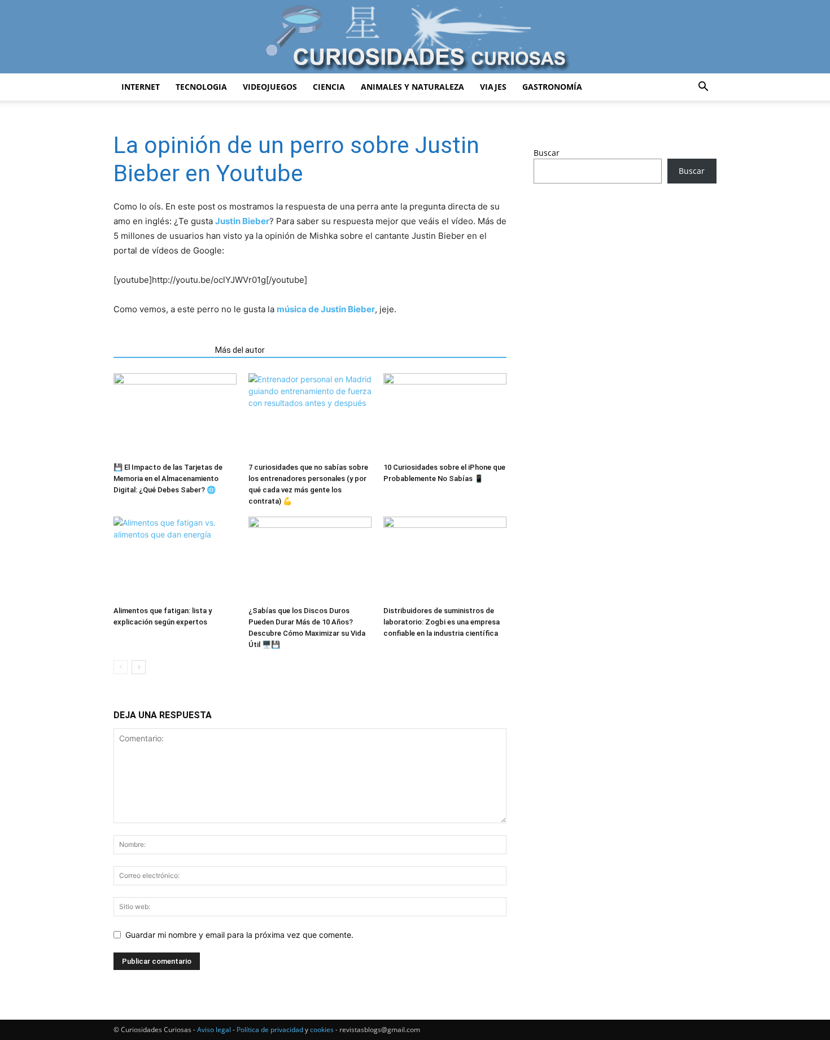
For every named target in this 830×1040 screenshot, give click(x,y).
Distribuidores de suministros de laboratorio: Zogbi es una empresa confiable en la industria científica (441, 621)
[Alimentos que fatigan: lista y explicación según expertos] (175, 559)
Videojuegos (270, 86)
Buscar (547, 152)
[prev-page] (120, 667)
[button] (703, 87)
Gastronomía (552, 86)
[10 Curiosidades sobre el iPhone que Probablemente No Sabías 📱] (444, 415)
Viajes (493, 86)
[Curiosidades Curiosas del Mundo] (415, 37)
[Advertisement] (625, 281)
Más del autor (240, 350)
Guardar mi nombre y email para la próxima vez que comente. (239, 935)
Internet (140, 86)
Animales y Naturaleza (412, 86)
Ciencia (329, 86)
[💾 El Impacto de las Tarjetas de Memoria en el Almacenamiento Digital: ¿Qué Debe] (175, 415)
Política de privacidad (270, 1029)
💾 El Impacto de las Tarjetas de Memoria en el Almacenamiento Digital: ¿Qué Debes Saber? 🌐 (167, 478)
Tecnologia (201, 86)
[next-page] (139, 667)
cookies (322, 1029)
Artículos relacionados (161, 350)
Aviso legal (214, 1029)
